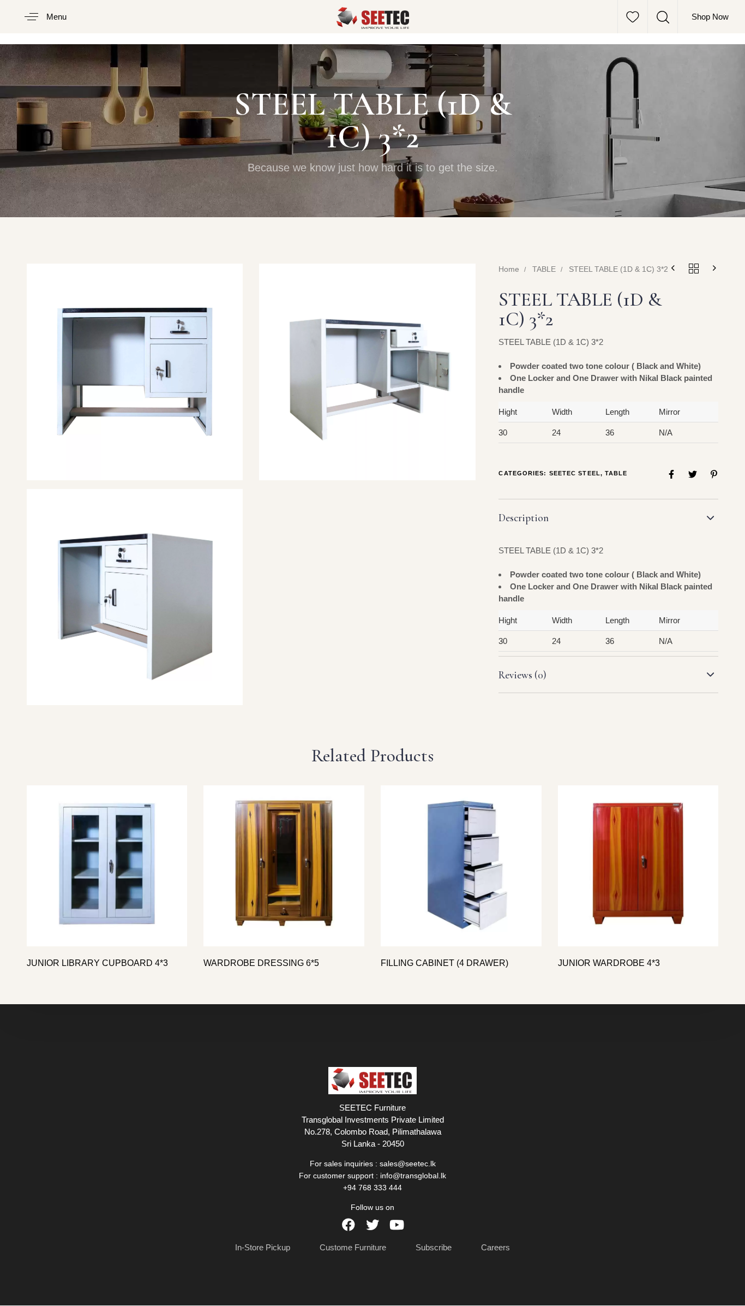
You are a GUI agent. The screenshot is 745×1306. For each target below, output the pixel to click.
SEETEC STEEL (574, 473)
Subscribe (434, 1248)
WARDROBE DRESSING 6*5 (261, 963)
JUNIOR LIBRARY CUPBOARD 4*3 (97, 963)
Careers (495, 1248)
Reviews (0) (522, 675)
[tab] (608, 517)
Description (523, 517)
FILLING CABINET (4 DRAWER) (444, 963)
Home (508, 269)
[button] (41, 16)
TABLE (544, 269)
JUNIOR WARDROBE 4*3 (609, 963)
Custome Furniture (353, 1248)
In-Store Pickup (262, 1248)
